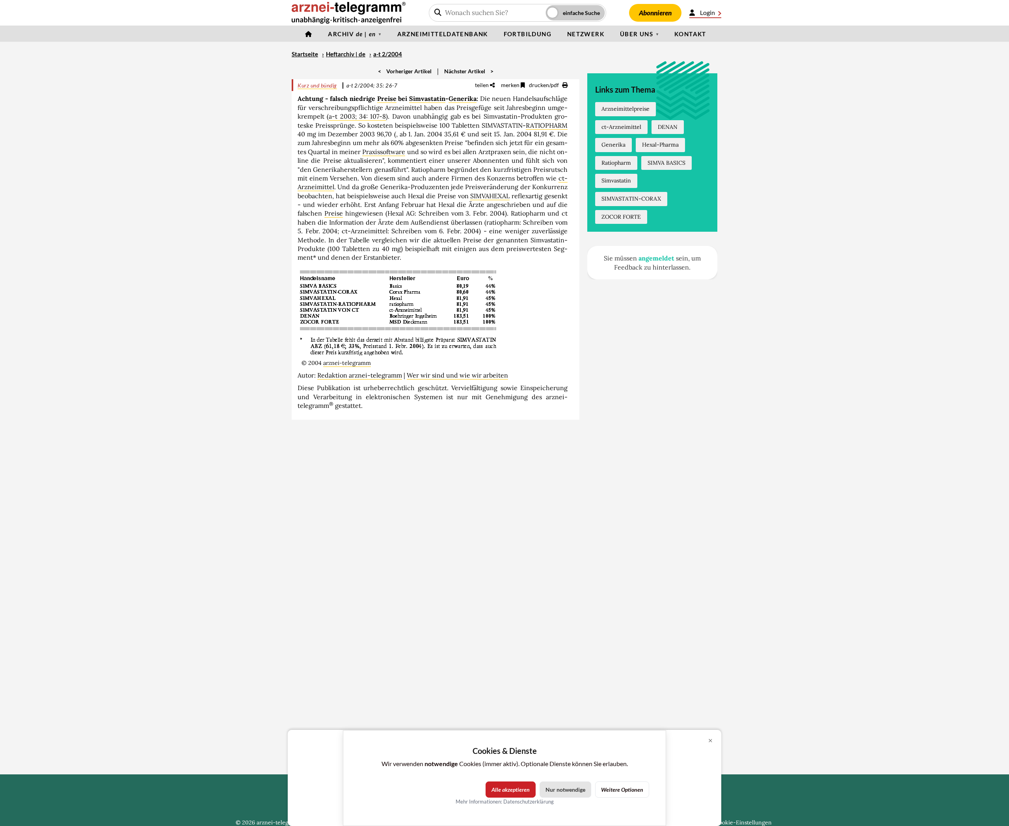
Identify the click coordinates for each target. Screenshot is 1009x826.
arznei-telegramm (347, 362)
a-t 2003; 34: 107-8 (357, 116)
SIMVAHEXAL (490, 196)
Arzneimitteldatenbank (442, 33)
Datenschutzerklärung (528, 801)
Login (707, 12)
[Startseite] (308, 33)
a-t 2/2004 (387, 54)
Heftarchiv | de (345, 54)
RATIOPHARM (547, 125)
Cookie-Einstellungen (743, 822)
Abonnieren (655, 13)
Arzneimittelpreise (625, 108)
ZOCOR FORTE (621, 216)
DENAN (668, 126)
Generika (463, 98)
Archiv (352, 33)
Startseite (305, 54)
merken (511, 85)
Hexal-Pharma (660, 144)
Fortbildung (527, 33)
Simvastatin (427, 98)
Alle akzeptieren (510, 789)
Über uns (636, 33)
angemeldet (656, 258)
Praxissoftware (383, 152)
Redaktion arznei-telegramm (359, 375)
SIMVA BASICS (666, 162)
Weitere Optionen (622, 789)
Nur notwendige (565, 789)
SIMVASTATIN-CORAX (631, 198)
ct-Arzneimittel (621, 126)
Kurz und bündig (317, 85)
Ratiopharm (616, 162)
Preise (387, 98)
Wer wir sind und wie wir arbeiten (457, 375)
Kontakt (690, 33)
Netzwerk (585, 33)
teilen (482, 85)
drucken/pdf (544, 85)
